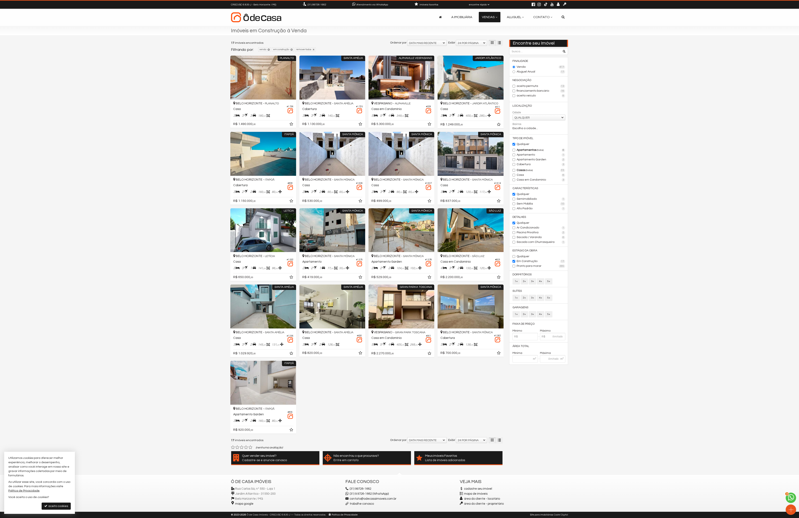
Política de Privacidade (345, 514)
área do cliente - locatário (481, 498)
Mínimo (517, 330)
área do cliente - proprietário (483, 503)
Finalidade (520, 61)
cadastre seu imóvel (478, 488)
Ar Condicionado (540, 227)
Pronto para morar (540, 266)
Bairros (516, 124)
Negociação (521, 80)
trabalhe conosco (362, 503)
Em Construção (540, 261)
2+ (524, 281)
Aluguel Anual (540, 71)
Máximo (545, 330)
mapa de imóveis (476, 493)
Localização (522, 105)
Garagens (520, 307)
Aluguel (514, 17)
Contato (541, 17)
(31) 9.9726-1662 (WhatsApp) (369, 493)
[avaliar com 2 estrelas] (237, 447)
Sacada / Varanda (540, 237)
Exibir (451, 42)
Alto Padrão (540, 208)
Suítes (517, 291)
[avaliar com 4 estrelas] (246, 447)
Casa (540, 174)
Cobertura (540, 164)
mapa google (244, 503)
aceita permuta (540, 86)
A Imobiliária (461, 17)
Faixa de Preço (523, 323)
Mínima (517, 353)
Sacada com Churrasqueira (540, 242)
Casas (540, 170)
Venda (540, 66)
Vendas (488, 17)
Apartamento (540, 154)
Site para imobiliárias (541, 515)
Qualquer (523, 144)
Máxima (545, 353)
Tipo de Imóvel (522, 138)
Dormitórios (522, 274)
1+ (516, 281)
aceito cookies (58, 506)
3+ (532, 281)
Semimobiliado (540, 198)
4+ (540, 281)
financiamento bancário (540, 90)
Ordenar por (398, 42)
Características (525, 188)
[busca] (563, 17)
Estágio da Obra (524, 250)
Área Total (520, 346)
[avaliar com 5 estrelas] (250, 447)
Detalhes (519, 217)
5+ (548, 281)
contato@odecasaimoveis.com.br (373, 498)
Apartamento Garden (540, 159)
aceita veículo (540, 95)
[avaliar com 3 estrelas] (242, 447)
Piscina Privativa (540, 232)
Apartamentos (540, 150)
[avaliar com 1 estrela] (233, 447)
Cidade (516, 112)
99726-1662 (317, 4)
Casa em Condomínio (540, 179)
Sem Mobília (540, 203)
